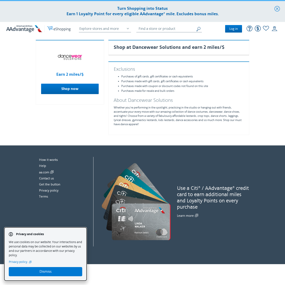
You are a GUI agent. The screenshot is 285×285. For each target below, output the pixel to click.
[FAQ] (250, 29)
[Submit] (199, 28)
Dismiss (45, 271)
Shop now (69, 89)
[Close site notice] (277, 9)
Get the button (49, 184)
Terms (43, 196)
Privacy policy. (18, 262)
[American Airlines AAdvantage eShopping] (38, 28)
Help (42, 166)
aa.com (44, 172)
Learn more (185, 216)
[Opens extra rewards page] (258, 30)
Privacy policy (48, 190)
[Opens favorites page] (266, 29)
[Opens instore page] (274, 29)
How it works (48, 160)
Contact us (46, 178)
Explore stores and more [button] (99, 28)
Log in (233, 29)
